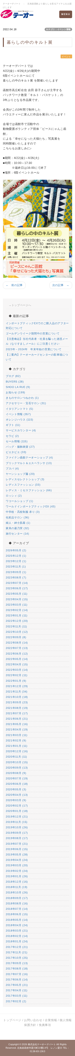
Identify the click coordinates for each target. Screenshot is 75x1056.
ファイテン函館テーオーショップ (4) (29, 457)
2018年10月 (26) (17, 892)
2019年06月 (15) (17, 849)
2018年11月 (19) (17, 887)
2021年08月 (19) (17, 707)
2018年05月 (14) (17, 919)
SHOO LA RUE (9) (18, 387)
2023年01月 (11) (17, 615)
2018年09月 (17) (17, 898)
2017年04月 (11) (17, 990)
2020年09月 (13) (17, 767)
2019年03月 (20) (17, 865)
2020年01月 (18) (17, 811)
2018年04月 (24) (17, 925)
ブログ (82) (13, 376)
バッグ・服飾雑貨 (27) (20, 446)
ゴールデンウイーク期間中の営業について (32, 333)
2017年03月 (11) (17, 995)
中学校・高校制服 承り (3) (23, 511)
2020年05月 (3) (16, 789)
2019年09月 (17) (17, 832)
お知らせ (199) (15, 392)
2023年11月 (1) (16, 566)
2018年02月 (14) (17, 936)
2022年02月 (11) (17, 675)
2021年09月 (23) (17, 702)
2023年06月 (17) (17, 588)
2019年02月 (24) (17, 870)
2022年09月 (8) (16, 637)
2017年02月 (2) (16, 1001)
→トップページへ (20, 305)
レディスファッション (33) (23, 484)
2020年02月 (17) (17, 805)
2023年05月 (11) (17, 593)
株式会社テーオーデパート (42, 1044)
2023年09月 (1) (16, 572)
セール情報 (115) (17, 441)
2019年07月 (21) (17, 843)
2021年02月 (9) (16, 740)
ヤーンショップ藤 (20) (20, 473)
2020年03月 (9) (16, 800)
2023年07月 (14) (17, 582)
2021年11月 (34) (17, 691)
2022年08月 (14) (17, 642)
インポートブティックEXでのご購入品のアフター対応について (37, 326)
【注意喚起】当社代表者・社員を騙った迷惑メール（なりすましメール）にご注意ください (37, 341)
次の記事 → (60, 285)
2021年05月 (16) (17, 724)
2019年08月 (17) (17, 838)
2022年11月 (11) (16, 626)
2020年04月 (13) (17, 794)
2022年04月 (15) (17, 664)
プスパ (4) (12, 468)
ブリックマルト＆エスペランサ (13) (29, 463)
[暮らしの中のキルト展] (37, 228)
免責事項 (45, 1025)
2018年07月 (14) (17, 908)
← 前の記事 (14, 285)
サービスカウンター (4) (21, 430)
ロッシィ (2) (14, 495)
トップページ (12, 1020)
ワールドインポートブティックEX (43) (31, 506)
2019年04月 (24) (17, 859)
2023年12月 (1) (16, 561)
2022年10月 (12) (17, 631)
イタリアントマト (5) (19, 408)
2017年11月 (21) (17, 952)
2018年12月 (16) (17, 881)
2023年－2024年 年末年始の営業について (34, 349)
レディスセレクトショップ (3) (25, 479)
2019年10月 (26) (17, 827)
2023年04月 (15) (17, 599)
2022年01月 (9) (16, 680)
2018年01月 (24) (17, 941)
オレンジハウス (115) (19, 419)
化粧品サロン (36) (17, 517)
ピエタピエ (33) (16, 452)
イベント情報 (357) (18, 414)
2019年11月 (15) (17, 821)
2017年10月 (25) (17, 957)
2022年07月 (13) (17, 648)
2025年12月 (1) (16, 555)
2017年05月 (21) (17, 984)
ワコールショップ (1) (19, 501)
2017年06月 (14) (17, 979)
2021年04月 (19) (17, 729)
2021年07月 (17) (17, 713)
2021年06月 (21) (17, 718)
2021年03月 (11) (17, 735)
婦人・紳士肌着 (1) (18, 522)
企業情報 (51, 1020)
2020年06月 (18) (17, 783)
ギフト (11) (13, 424)
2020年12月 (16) (17, 751)
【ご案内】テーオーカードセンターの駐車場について (37, 357)
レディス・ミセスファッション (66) (29, 490)
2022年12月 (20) (17, 620)
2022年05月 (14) (17, 659)
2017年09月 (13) (17, 963)
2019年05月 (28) (17, 854)
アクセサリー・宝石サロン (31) (26, 403)
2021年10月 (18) (17, 696)
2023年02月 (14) (17, 610)
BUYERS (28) (15, 381)
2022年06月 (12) (17, 653)
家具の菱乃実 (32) (17, 528)
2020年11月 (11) (16, 756)
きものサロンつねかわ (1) (22, 397)
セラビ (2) (12, 435)
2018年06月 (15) (17, 914)
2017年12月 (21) (17, 947)
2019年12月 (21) (17, 816)
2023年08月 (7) (16, 577)
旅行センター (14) (17, 533)
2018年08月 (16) (17, 903)
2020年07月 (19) (17, 778)
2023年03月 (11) (17, 604)
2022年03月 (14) (17, 669)
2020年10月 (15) (17, 762)
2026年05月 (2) (16, 550)
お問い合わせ (33, 1020)
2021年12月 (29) (17, 686)
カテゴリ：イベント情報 (58, 29)
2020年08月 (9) (16, 773)
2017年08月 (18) (17, 968)
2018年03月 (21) (17, 930)
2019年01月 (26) (17, 876)
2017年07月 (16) (17, 974)
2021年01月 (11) (17, 745)
